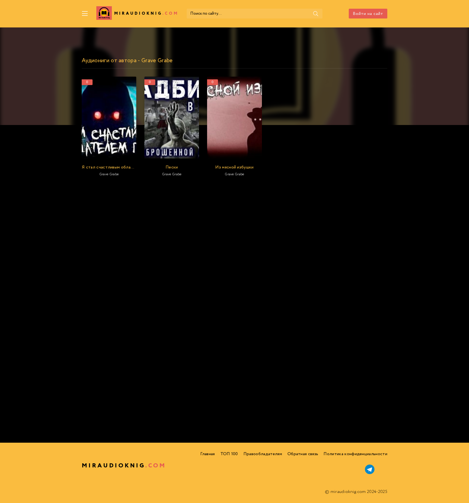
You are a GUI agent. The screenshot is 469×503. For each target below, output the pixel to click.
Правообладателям (262, 454)
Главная (207, 454)
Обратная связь (302, 454)
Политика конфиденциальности (355, 454)
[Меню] (85, 13)
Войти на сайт (368, 14)
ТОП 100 (229, 454)
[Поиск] (315, 13)
